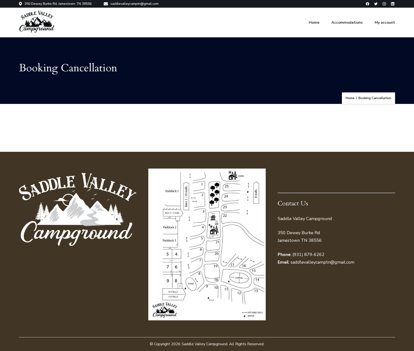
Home (314, 22)
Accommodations (347, 22)
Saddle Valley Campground (204, 344)
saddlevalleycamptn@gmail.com (134, 4)
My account (385, 22)
